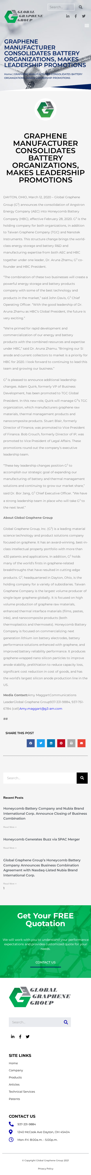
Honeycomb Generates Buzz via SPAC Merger (41, 839)
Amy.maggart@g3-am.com (40, 709)
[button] (86, 25)
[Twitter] (83, 16)
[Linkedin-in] (68, 16)
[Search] (80, 7)
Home (8, 74)
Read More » (10, 827)
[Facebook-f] (75, 16)
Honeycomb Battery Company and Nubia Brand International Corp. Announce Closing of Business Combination (45, 813)
